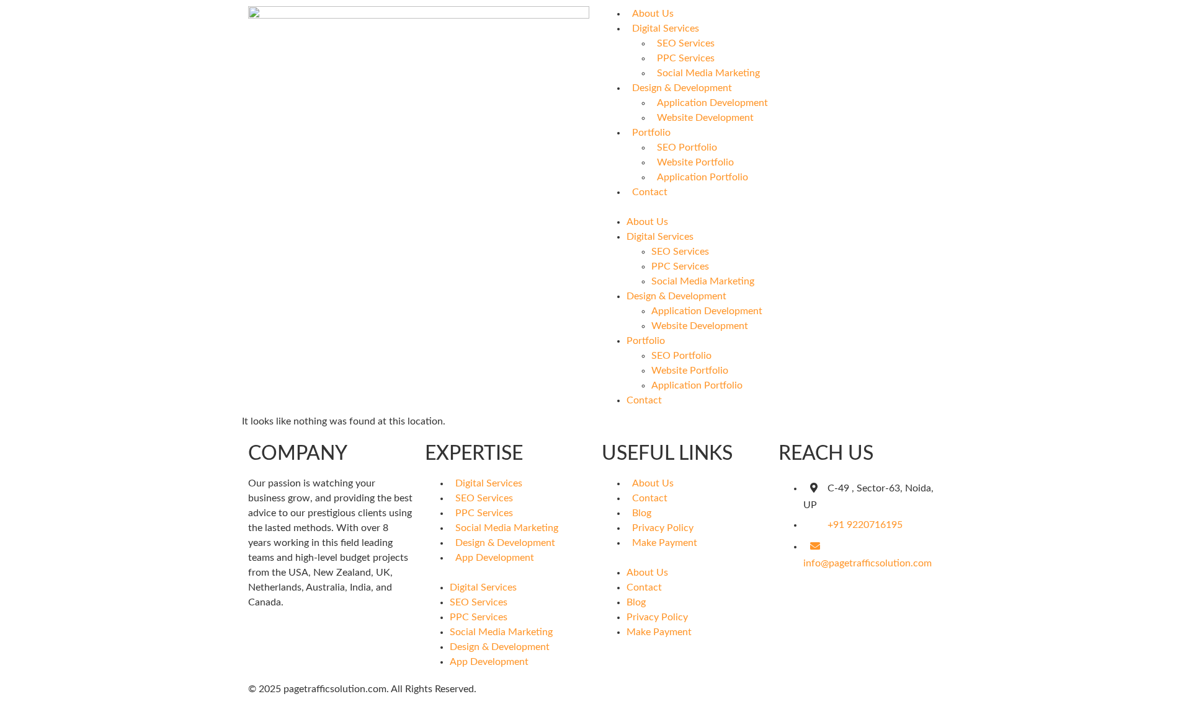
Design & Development (682, 88)
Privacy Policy (663, 528)
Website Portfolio (695, 162)
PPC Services (686, 58)
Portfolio (651, 133)
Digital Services (665, 28)
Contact (649, 192)
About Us (653, 14)
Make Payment (664, 543)
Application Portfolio (702, 177)
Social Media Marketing (708, 73)
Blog (641, 513)
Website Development (705, 118)
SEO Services (686, 43)
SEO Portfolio (687, 147)
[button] (772, 207)
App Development (494, 558)
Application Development (712, 103)
